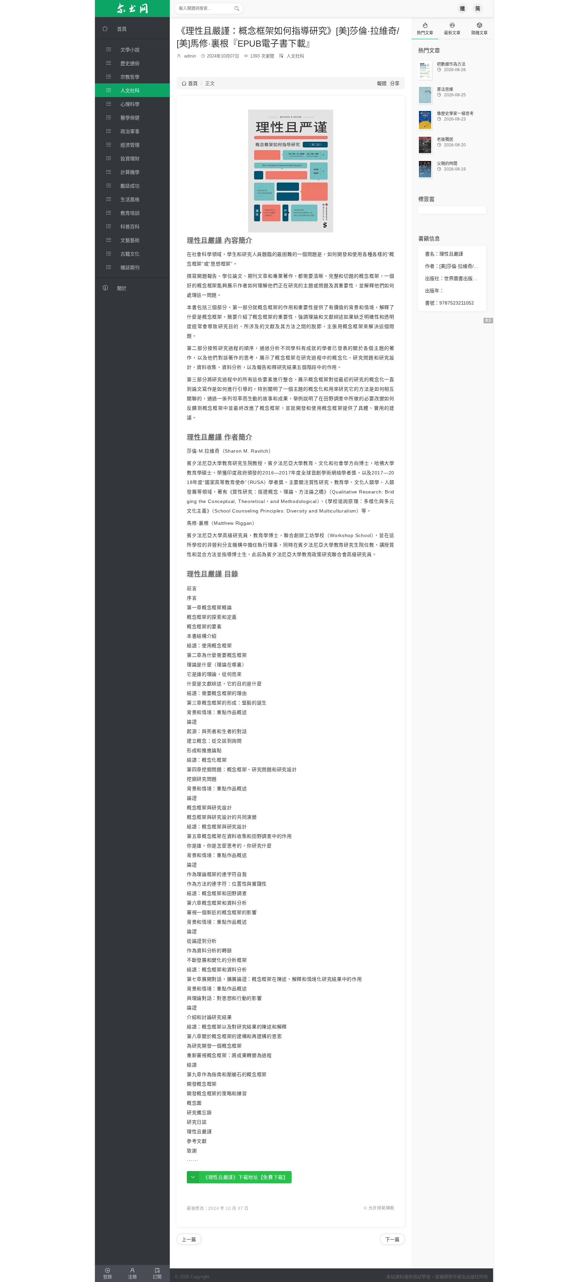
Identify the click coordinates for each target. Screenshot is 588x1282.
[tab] (425, 28)
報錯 (382, 83)
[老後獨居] (425, 145)
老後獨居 (445, 139)
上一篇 (189, 1239)
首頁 (190, 83)
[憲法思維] (425, 95)
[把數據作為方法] (425, 70)
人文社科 (295, 56)
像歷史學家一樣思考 (455, 113)
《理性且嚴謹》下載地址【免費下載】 (245, 1177)
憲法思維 (445, 89)
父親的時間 (447, 163)
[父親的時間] (425, 169)
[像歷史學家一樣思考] (425, 120)
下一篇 (392, 1239)
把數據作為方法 (451, 64)
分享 (394, 83)
